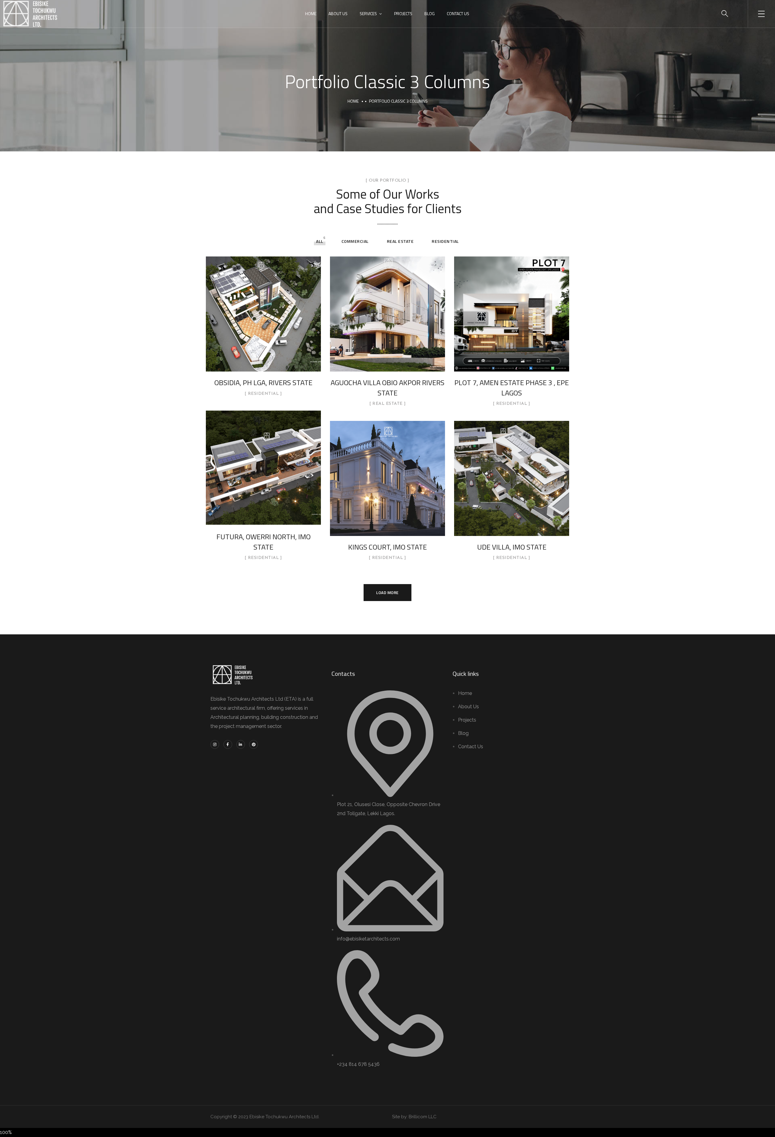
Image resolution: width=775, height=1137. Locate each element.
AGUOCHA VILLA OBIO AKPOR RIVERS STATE (387, 387)
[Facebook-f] (227, 744)
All (319, 241)
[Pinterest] (253, 744)
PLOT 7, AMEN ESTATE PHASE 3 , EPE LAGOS (511, 387)
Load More (387, 593)
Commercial (355, 241)
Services (368, 13)
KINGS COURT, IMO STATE (387, 546)
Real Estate (400, 241)
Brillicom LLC (423, 1116)
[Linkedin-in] (240, 744)
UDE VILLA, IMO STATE (511, 546)
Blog (429, 13)
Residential (445, 241)
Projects (403, 13)
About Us (338, 13)
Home (310, 13)
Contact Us (458, 13)
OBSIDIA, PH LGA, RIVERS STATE (263, 382)
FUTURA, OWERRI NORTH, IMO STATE (263, 541)
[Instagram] (214, 744)
